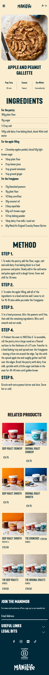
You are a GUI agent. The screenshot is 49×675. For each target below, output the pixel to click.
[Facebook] (14, 641)
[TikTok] (35, 641)
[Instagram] (21, 641)
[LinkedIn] (28, 641)
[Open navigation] (3, 6)
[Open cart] (46, 6)
